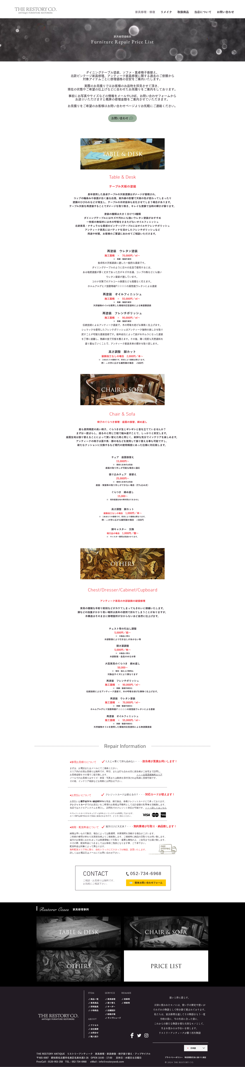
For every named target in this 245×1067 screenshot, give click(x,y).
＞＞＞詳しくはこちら (156, 808)
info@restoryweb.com (111, 1062)
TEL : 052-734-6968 (75, 1062)
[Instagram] (146, 1035)
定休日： (120, 1058)
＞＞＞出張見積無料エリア (149, 774)
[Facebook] (132, 1035)
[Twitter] (139, 1035)
